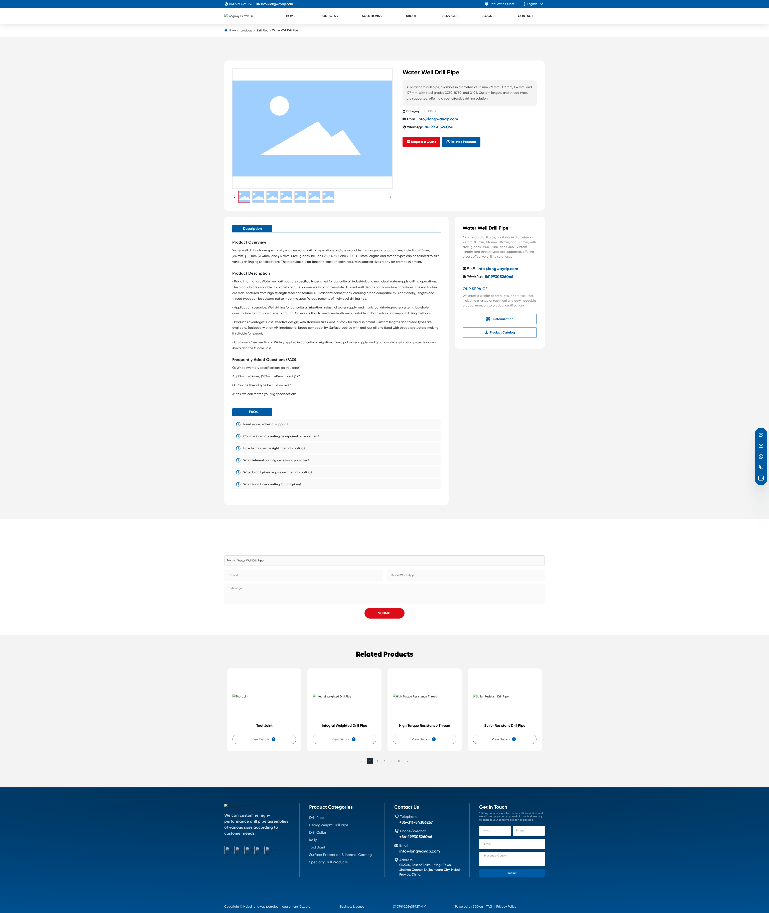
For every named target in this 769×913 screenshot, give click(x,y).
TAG (489, 906)
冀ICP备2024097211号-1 (409, 906)
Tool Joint (264, 725)
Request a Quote (502, 4)
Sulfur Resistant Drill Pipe (504, 725)
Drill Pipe (262, 30)
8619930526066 (240, 4)
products (246, 30)
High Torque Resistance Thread (424, 725)
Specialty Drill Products (328, 862)
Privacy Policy (506, 906)
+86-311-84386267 (416, 822)
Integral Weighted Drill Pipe (344, 725)
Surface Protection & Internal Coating (340, 855)
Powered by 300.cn (469, 906)
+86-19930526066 (415, 836)
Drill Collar (317, 832)
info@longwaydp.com (277, 4)
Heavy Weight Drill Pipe (328, 825)
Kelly (313, 840)
